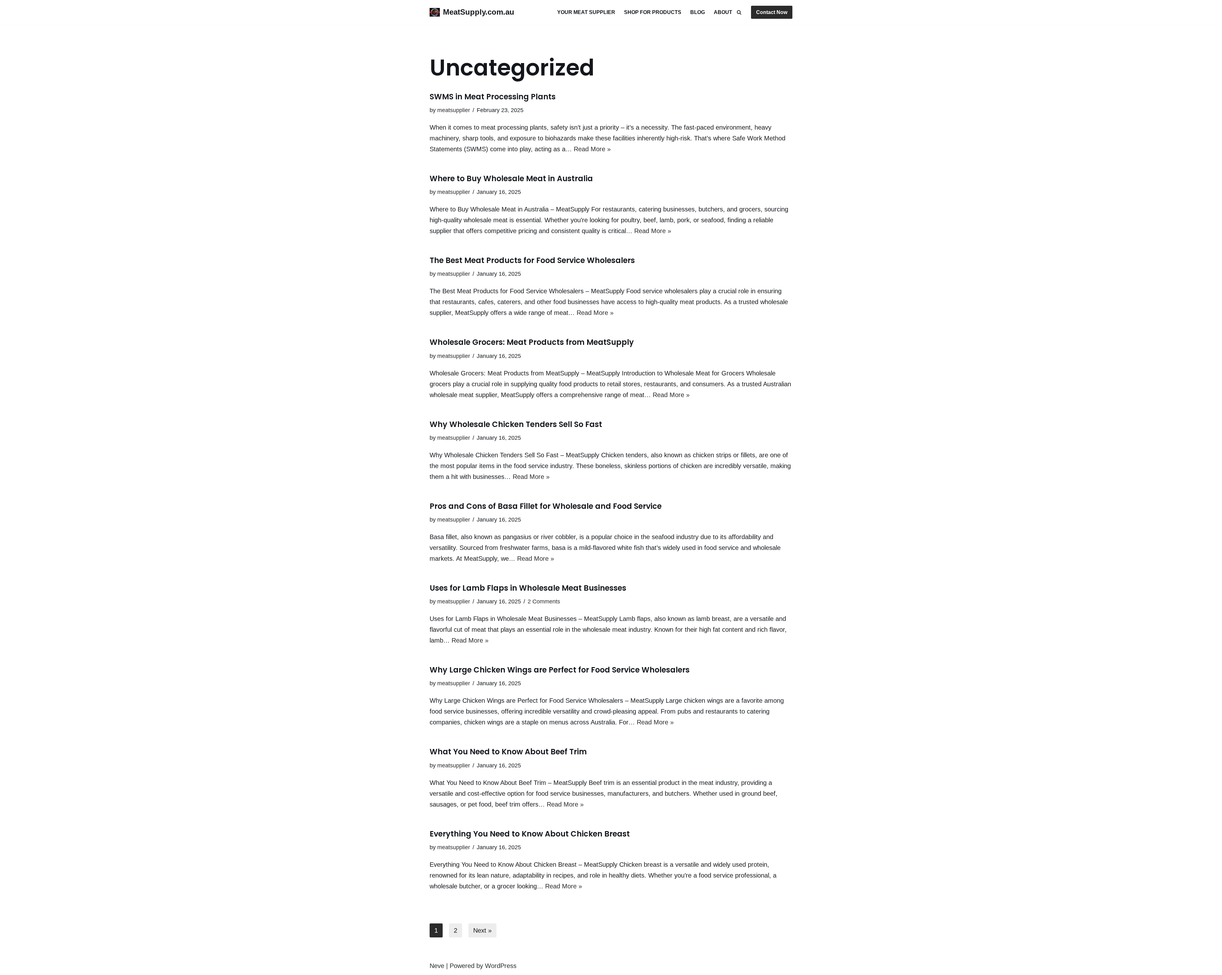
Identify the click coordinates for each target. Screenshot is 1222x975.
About (723, 12)
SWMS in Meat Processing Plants (493, 96)
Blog (697, 12)
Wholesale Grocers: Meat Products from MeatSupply (532, 342)
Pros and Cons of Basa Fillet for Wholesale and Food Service (546, 506)
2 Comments (544, 601)
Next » (482, 930)
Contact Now (771, 12)
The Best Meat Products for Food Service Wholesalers (532, 260)
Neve (437, 965)
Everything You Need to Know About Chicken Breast (530, 834)
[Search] (739, 12)
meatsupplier (453, 110)
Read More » (592, 149)
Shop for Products (652, 12)
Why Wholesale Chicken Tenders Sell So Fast (516, 424)
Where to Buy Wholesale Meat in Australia (511, 178)
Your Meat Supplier (586, 12)
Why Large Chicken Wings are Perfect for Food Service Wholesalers (560, 670)
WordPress (500, 965)
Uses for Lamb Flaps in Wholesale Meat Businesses (528, 588)
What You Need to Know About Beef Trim (508, 751)
